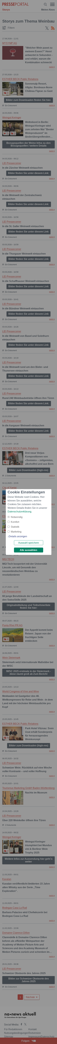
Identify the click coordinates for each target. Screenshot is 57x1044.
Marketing (16, 531)
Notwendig (16, 517)
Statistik (15, 527)
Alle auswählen (28, 550)
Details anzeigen (18, 536)
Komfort (15, 522)
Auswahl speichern (28, 542)
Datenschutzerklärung (19, 511)
